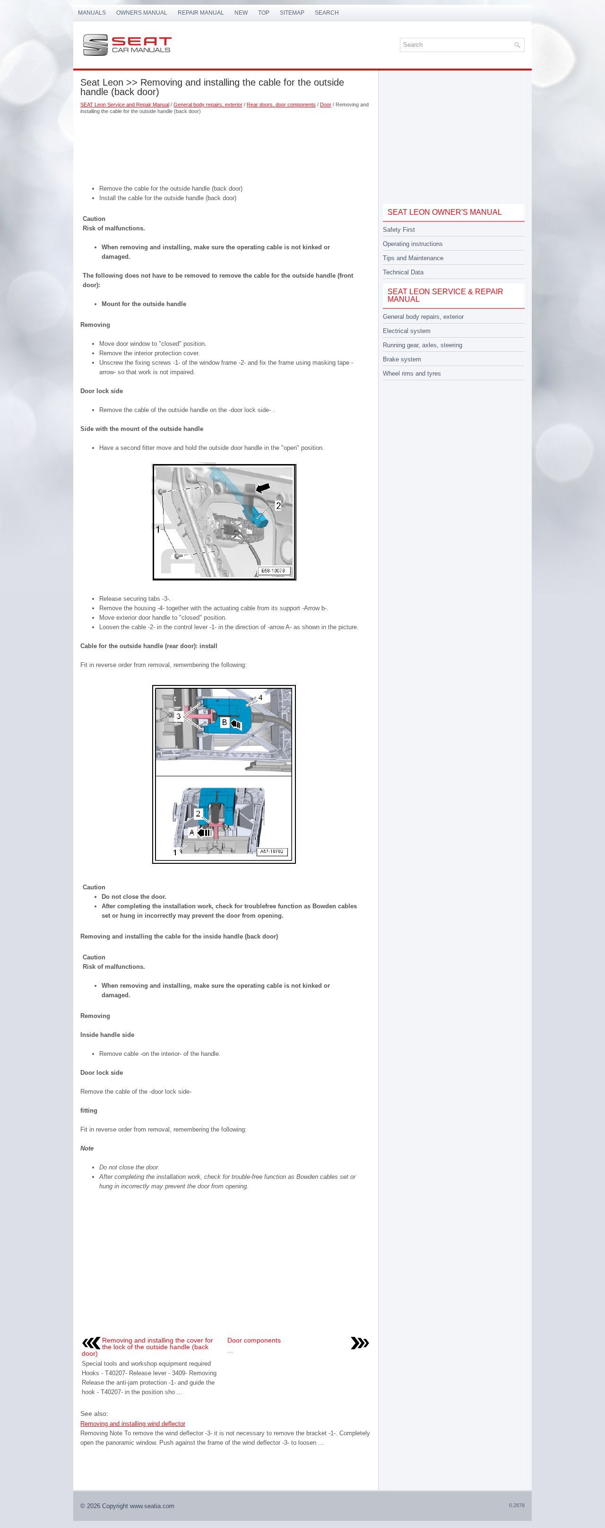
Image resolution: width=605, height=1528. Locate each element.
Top (263, 12)
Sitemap (292, 12)
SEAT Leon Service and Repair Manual (124, 104)
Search (327, 12)
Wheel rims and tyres (412, 373)
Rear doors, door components (281, 104)
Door (325, 104)
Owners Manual (141, 12)
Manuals (92, 12)
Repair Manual (201, 12)
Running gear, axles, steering (422, 345)
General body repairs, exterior (207, 104)
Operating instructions (413, 243)
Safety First (399, 229)
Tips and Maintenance (413, 258)
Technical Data (403, 272)
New (241, 12)
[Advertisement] (225, 146)
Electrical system (407, 330)
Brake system (402, 359)
